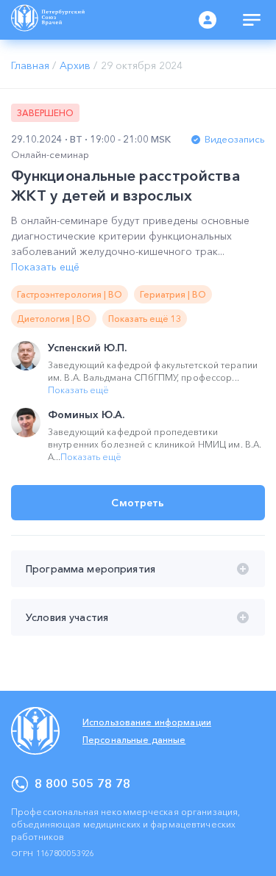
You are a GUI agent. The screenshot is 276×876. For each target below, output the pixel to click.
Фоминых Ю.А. (86, 414)
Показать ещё (45, 266)
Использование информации (146, 722)
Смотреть (137, 502)
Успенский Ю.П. (87, 347)
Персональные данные (133, 739)
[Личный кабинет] (207, 20)
